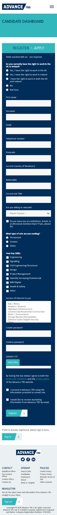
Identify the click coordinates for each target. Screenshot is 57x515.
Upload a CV (12, 356)
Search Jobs (26, 471)
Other (13, 290)
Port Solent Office (7, 475)
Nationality (12, 180)
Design (13, 270)
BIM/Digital (15, 282)
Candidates (25, 474)
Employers (25, 477)
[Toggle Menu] (52, 6)
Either (13, 246)
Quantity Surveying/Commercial (25, 278)
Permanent (15, 237)
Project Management (20, 274)
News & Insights (28, 483)
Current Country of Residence (21, 166)
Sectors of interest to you (19, 298)
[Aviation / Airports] (28, 306)
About (23, 480)
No (11, 85)
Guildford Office (9, 471)
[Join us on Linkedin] (33, 459)
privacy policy (42, 379)
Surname (11, 111)
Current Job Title (14, 193)
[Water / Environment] (28, 314)
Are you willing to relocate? (19, 207)
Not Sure (14, 90)
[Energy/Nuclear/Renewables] (28, 317)
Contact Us (6, 482)
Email (9, 125)
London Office (8, 479)
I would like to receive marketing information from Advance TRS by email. (29, 401)
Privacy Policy (46, 474)
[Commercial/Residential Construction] (28, 311)
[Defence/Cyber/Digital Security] (28, 319)
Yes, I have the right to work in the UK (28, 70)
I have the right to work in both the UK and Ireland (28, 80)
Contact (13, 241)
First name (12, 97)
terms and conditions (16, 379)
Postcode (11, 152)
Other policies (46, 482)
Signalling (14, 261)
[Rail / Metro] (28, 304)
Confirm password (15, 342)
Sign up (8, 501)
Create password (15, 327)
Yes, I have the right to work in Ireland (28, 74)
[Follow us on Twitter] (23, 459)
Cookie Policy (45, 471)
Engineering (16, 257)
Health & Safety (17, 286)
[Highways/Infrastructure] (28, 309)
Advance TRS (27, 508)
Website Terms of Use (47, 478)
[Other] (28, 322)
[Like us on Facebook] (28, 459)
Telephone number (16, 138)
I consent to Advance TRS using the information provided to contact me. (28, 391)
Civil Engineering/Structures (24, 265)
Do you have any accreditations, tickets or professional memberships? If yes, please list (30, 224)
